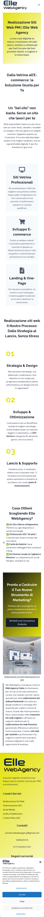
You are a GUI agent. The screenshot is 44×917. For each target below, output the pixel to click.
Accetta (22, 894)
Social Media (9, 809)
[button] (40, 862)
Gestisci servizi (21, 888)
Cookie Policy (20, 914)
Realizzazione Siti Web (13, 801)
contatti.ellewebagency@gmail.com (22, 832)
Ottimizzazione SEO (12, 805)
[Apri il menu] (39, 5)
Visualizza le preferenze (22, 908)
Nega (22, 901)
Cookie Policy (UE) (11, 817)
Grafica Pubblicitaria (12, 813)
